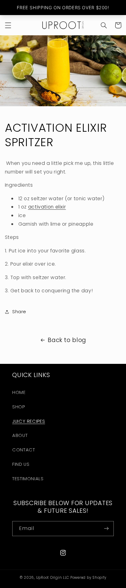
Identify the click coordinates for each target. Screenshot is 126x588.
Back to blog (67, 340)
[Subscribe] (106, 528)
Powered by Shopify (88, 577)
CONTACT (23, 450)
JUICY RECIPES (28, 421)
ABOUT (20, 435)
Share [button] (19, 312)
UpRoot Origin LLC (52, 577)
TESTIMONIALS (28, 479)
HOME (19, 392)
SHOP (18, 407)
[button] (8, 25)
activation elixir (47, 206)
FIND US (20, 464)
